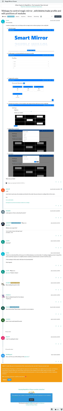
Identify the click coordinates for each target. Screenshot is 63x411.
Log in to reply (58, 16)
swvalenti (8, 282)
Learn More (15, 397)
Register (5, 379)
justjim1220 (8, 222)
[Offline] (3, 224)
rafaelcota (8, 294)
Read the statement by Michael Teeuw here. (31, 6)
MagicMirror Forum (11, 1)
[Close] (60, 366)
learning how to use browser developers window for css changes (18, 202)
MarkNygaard (9, 354)
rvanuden (8, 319)
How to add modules (9, 200)
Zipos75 (8, 336)
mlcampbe (8, 210)
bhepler (7, 307)
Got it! (31, 399)
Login (9, 379)
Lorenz (7, 20)
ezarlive (7, 240)
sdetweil (8, 189)
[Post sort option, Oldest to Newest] (52, 16)
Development (11, 16)
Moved (4, 16)
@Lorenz (25, 223)
